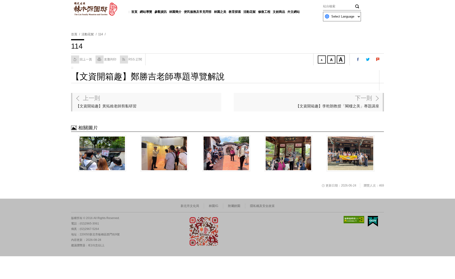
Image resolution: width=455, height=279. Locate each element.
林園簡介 (175, 12)
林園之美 (220, 12)
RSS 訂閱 (135, 59)
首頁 (134, 12)
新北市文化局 (190, 206)
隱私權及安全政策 (262, 206)
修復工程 (264, 12)
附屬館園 (234, 206)
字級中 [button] (332, 60)
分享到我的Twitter (368, 59)
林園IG (213, 206)
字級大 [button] (341, 60)
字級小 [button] (322, 60)
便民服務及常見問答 (198, 12)
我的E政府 (373, 221)
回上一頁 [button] (86, 59)
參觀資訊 (161, 12)
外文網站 (293, 12)
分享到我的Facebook (358, 59)
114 (100, 34)
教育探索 (235, 12)
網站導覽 (146, 12)
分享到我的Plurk (378, 59)
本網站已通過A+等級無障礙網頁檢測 (354, 219)
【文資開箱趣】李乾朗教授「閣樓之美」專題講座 (337, 101)
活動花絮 (249, 12)
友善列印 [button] (110, 59)
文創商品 (279, 12)
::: (129, 12)
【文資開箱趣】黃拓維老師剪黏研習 (106, 101)
